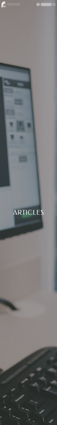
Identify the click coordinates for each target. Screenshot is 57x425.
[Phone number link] (38, 4)
